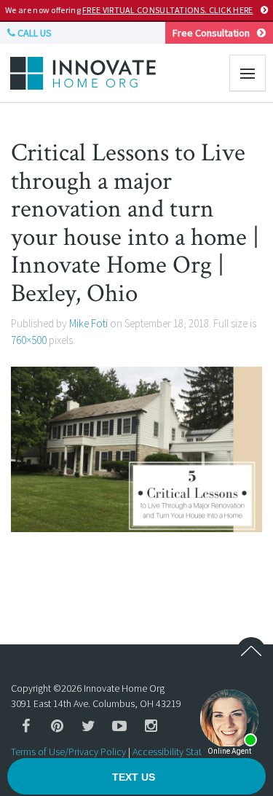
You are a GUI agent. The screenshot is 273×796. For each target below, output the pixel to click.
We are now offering (129, 9)
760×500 (29, 340)
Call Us (33, 32)
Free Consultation (211, 32)
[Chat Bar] (136, 777)
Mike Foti (88, 323)
